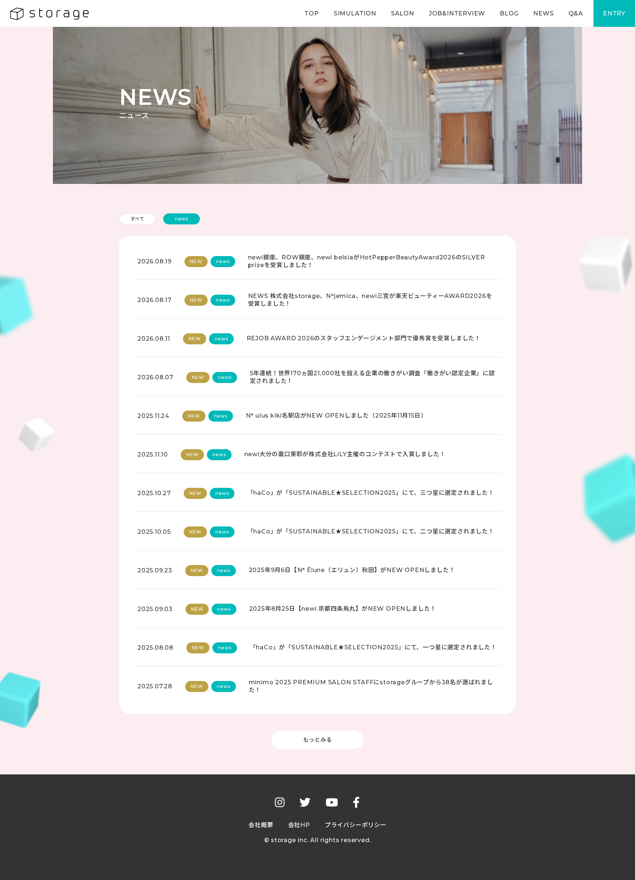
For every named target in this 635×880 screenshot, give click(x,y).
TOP (311, 13)
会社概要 (260, 825)
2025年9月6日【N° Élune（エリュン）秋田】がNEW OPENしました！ (352, 570)
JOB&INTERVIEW (457, 13)
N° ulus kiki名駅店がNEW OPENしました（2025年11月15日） (336, 415)
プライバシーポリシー (356, 825)
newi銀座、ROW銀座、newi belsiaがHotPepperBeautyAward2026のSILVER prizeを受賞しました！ (366, 261)
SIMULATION (355, 13)
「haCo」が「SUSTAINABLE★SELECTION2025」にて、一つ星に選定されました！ (373, 647)
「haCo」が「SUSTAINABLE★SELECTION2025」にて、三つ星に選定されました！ (370, 492)
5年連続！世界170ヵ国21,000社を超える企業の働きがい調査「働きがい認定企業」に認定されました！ (372, 377)
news (181, 218)
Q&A (575, 13)
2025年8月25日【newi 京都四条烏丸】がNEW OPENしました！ (343, 608)
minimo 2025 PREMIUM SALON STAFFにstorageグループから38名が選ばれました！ (371, 686)
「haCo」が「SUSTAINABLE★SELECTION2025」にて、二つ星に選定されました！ (370, 531)
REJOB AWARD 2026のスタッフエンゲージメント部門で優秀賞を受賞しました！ (364, 338)
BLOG (509, 13)
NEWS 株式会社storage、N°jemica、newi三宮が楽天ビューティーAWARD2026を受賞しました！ (370, 299)
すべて (137, 218)
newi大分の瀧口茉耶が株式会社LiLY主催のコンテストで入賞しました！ (345, 454)
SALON (402, 13)
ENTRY (614, 13)
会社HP (299, 825)
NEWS (543, 13)
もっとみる (317, 739)
